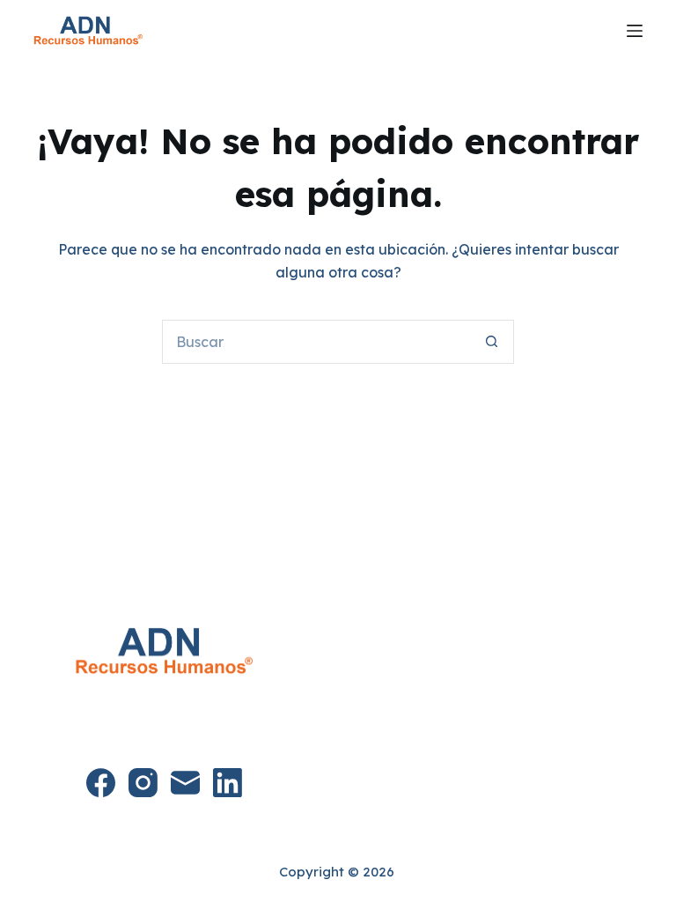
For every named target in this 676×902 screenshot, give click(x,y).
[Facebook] (100, 782)
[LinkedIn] (227, 782)
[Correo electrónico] (185, 782)
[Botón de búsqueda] (492, 342)
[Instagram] (143, 782)
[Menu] (635, 31)
